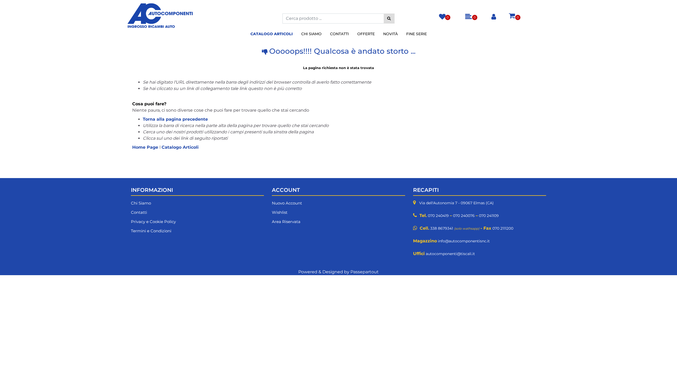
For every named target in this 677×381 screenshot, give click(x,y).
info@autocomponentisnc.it (464, 241)
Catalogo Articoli (180, 147)
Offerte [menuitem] (366, 33)
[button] (389, 18)
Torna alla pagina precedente (175, 119)
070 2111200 (502, 228)
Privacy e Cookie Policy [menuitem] (153, 221)
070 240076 (464, 215)
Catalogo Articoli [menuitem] (271, 33)
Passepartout (364, 271)
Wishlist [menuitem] (279, 212)
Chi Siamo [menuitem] (311, 33)
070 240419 (438, 215)
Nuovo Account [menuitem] (287, 203)
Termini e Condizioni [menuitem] (151, 230)
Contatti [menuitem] (339, 33)
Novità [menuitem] (390, 33)
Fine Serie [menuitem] (416, 33)
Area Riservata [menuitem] (286, 221)
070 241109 (489, 215)
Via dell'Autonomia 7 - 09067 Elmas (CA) (456, 203)
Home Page (145, 147)
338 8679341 (441, 228)
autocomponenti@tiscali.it (450, 253)
